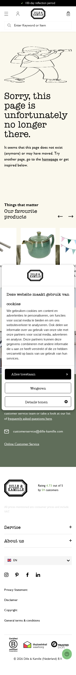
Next (70, 216)
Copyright (10, 610)
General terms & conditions (22, 620)
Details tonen (36, 402)
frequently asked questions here (30, 418)
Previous (60, 216)
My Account (17, 13)
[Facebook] (27, 575)
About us (14, 540)
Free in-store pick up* (40, 3)
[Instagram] (6, 575)
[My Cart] (68, 13)
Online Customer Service (21, 444)
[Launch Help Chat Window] (67, 654)
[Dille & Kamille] (38, 13)
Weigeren (38, 388)
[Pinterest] (17, 575)
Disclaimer (11, 600)
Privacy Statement (15, 589)
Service (12, 527)
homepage (50, 159)
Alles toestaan (23, 374)
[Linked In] (38, 575)
